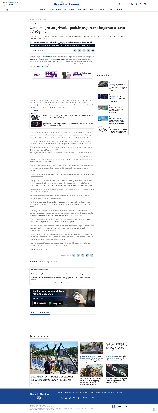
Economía (71, 9)
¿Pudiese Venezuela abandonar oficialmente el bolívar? (49, 283)
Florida (58, 9)
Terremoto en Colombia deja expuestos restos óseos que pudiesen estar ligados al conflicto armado (61, 278)
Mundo (110, 9)
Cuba (48, 57)
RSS (93, 397)
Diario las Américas (35, 19)
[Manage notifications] (154, 409)
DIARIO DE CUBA (42, 66)
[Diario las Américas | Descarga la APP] (40, 303)
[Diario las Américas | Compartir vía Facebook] (75, 50)
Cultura (102, 9)
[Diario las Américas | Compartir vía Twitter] (79, 50)
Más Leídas (77, 392)
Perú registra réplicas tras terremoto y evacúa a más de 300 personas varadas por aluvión (60, 274)
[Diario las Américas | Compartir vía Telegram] (93, 50)
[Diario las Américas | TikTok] (140, 4)
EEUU (64, 9)
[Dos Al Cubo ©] (120, 407)
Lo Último (50, 9)
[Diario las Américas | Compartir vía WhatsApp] (84, 50)
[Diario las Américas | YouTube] (132, 4)
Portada (42, 9)
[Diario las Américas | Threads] (136, 4)
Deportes (93, 9)
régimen (32, 59)
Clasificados (119, 9)
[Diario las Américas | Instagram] (128, 4)
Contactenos (86, 397)
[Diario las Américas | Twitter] (123, 4)
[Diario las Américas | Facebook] (119, 4)
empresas (60, 59)
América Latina (82, 9)
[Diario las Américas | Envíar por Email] (88, 50)
